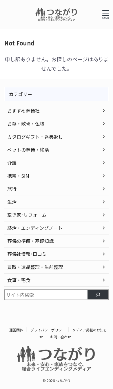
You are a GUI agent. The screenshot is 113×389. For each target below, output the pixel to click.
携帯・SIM (18, 175)
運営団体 (16, 329)
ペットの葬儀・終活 (28, 149)
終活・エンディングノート (35, 227)
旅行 (12, 188)
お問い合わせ (60, 336)
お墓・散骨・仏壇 (25, 123)
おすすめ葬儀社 (23, 110)
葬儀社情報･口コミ (27, 253)
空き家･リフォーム (27, 214)
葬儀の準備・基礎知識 (30, 240)
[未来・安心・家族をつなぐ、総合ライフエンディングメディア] (56, 14)
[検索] (98, 295)
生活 (12, 201)
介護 (12, 162)
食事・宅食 (18, 279)
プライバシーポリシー (47, 329)
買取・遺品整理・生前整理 (35, 266)
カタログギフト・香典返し (35, 136)
